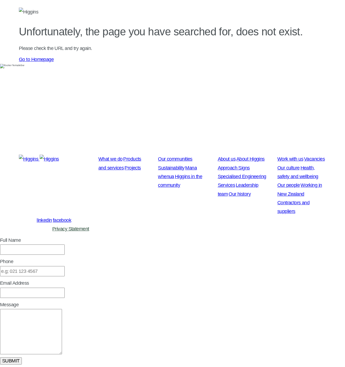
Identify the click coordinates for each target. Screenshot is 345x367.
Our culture (288, 168)
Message (9, 304)
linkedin (44, 220)
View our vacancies (19, 148)
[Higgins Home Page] (28, 12)
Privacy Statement (70, 229)
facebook (62, 220)
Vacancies (314, 159)
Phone (6, 261)
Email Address (14, 283)
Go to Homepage (36, 59)
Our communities (194, 12)
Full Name (10, 240)
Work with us (290, 159)
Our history (240, 194)
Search (319, 12)
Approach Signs (234, 168)
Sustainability (171, 168)
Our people (288, 185)
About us (242, 12)
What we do (144, 12)
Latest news (99, 12)
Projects (133, 168)
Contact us (282, 12)
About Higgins (250, 159)
